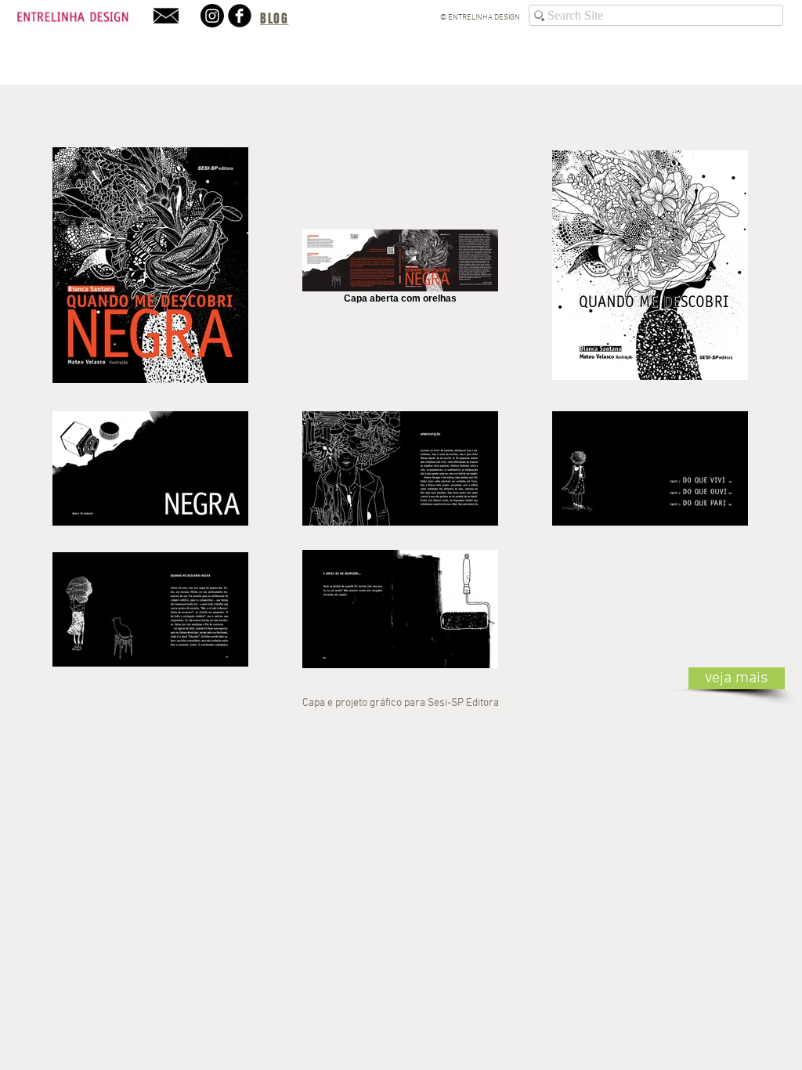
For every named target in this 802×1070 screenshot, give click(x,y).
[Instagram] (212, 15)
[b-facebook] (239, 15)
